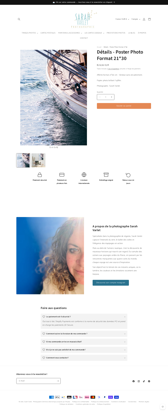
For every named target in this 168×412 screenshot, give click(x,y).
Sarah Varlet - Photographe (32, 402)
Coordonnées (132, 402)
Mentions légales (144, 402)
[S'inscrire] (58, 381)
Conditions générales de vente (85, 404)
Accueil (99, 47)
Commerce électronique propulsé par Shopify (56, 402)
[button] (19, 19)
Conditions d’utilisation (118, 402)
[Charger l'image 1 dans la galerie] (23, 160)
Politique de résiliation (67, 404)
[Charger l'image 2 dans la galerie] (38, 160)
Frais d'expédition (113, 69)
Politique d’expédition (104, 404)
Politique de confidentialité (80, 402)
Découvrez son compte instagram (110, 282)
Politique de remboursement (100, 402)
